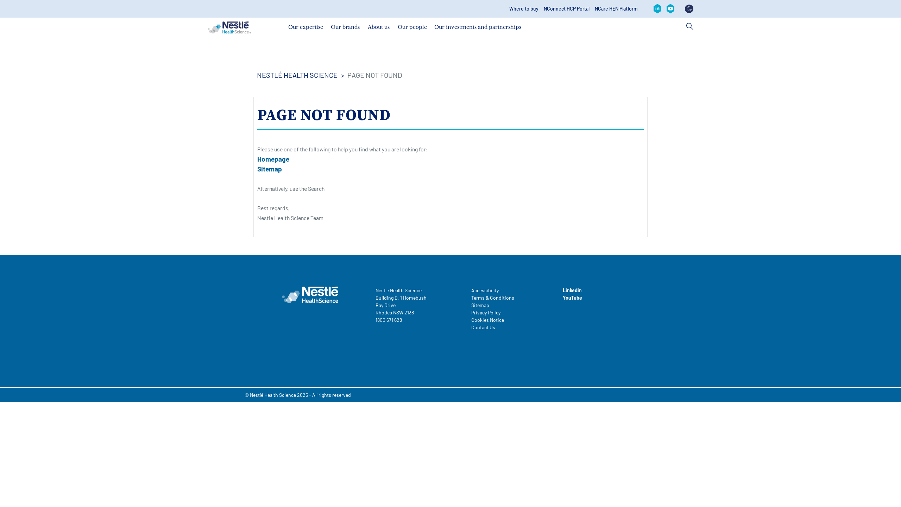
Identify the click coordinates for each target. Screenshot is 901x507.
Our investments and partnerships (477, 27)
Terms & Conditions (492, 298)
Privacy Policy (485, 312)
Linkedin (572, 290)
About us (379, 27)
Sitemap (269, 169)
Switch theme (689, 9)
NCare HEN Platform (616, 9)
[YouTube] (670, 9)
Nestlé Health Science (297, 75)
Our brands (345, 27)
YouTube (572, 298)
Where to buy (523, 9)
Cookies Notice (487, 320)
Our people (412, 27)
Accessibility (485, 290)
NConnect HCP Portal (567, 9)
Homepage (273, 159)
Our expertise (305, 27)
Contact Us (483, 327)
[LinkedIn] (657, 9)
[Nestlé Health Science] (229, 27)
